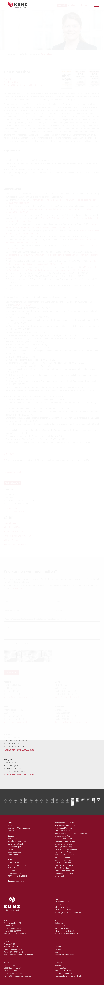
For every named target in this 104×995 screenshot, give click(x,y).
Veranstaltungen (14, 873)
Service (11, 860)
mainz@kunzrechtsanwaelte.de (67, 934)
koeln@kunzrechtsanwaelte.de (16, 934)
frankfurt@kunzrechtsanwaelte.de (19, 750)
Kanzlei (11, 836)
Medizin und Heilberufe (63, 857)
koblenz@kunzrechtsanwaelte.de (68, 913)
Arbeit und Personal (62, 831)
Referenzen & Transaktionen (19, 828)
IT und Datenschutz (62, 868)
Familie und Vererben (63, 863)
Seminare (11, 868)
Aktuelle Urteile (13, 862)
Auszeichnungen (14, 852)
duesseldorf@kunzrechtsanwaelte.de (18, 955)
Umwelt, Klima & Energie (64, 847)
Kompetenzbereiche (16, 881)
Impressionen (13, 855)
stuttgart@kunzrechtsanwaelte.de (19, 775)
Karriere (11, 849)
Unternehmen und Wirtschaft (66, 823)
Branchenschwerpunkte (17, 841)
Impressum (59, 949)
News (10, 825)
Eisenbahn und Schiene (64, 873)
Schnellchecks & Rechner (17, 865)
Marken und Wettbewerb (64, 871)
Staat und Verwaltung (63, 844)
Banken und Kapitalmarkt (65, 855)
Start (10, 823)
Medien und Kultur (62, 876)
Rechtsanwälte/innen (16, 839)
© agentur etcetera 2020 (64, 955)
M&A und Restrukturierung (65, 825)
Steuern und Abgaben (63, 860)
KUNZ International (15, 844)
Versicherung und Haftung (65, 841)
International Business (63, 828)
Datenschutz (60, 952)
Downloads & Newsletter (17, 876)
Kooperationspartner (16, 847)
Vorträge (11, 871)
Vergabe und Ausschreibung (66, 849)
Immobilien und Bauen (63, 852)
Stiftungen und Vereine (63, 836)
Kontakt (11, 831)
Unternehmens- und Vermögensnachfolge (71, 833)
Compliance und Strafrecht (65, 865)
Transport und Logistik (63, 839)
